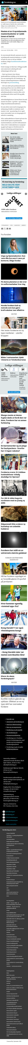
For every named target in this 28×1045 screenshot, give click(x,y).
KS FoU (8, 877)
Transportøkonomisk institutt (14, 1006)
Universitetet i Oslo (11, 1017)
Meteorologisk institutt (12, 885)
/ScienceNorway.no (12, 820)
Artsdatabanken (10, 839)
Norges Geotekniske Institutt (13, 939)
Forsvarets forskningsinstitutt (14, 853)
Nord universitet (10, 934)
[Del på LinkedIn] (7, 229)
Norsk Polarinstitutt (11, 949)
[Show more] (14, 189)
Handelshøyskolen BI (11, 860)
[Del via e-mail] (10, 229)
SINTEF (8, 983)
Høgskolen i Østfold (11, 866)
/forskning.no (10, 814)
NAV (7, 888)
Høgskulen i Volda (10, 868)
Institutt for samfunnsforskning (14, 875)
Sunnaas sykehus (10, 998)
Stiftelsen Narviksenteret (12, 996)
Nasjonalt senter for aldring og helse (15, 918)
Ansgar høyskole (10, 833)
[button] (2, 194)
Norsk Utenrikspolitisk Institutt (14, 956)
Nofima (8, 932)
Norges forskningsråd (12, 943)
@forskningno (10, 811)
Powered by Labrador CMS (14, 1041)
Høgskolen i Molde (11, 864)
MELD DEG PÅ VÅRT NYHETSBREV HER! (11, 185)
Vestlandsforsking (11, 1027)
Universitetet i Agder (11, 1010)
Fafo (7, 847)
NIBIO (7, 890)
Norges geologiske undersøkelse (14, 945)
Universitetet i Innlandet (12, 1015)
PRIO (7, 973)
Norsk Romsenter (10, 954)
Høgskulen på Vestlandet (12, 871)
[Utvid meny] (26, 2)
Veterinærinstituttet (11, 1029)
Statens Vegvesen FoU (11, 993)
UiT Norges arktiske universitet (14, 1008)
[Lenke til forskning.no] (12, 1)
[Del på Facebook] (2, 229)
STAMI (8, 991)
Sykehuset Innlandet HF (12, 1000)
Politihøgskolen (10, 970)
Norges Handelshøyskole (12, 941)
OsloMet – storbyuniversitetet (13, 966)
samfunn (17, 225)
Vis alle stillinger (14, 392)
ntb (11, 225)
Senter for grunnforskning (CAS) (14, 985)
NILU (7, 896)
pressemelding (14, 82)
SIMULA (8, 981)
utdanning (5, 225)
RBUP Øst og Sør (10, 975)
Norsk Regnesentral (11, 952)
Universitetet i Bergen (11, 1012)
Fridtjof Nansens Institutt (12, 858)
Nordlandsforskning (11, 936)
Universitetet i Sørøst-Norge (13, 1021)
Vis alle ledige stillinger (14, 218)
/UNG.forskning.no (12, 817)
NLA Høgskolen (10, 900)
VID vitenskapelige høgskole (13, 1032)
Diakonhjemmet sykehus (12, 841)
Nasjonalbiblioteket (11, 912)
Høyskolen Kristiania (11, 873)
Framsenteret (9, 855)
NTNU (7, 910)
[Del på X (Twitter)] (5, 229)
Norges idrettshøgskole (12, 947)
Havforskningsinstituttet (12, 862)
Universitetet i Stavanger (12, 1019)
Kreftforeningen (10, 879)
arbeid (24, 225)
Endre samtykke (11, 824)
